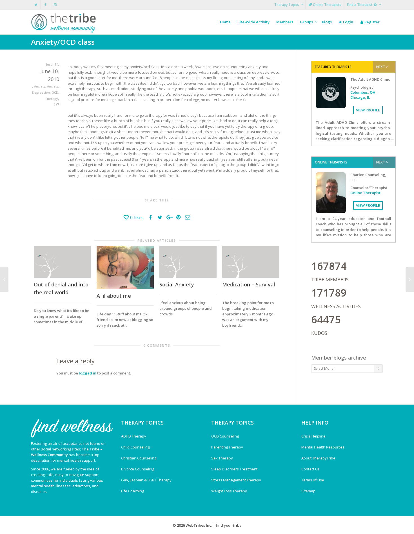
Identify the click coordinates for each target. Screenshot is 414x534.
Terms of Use (312, 480)
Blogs (327, 21)
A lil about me (114, 295)
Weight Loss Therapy (229, 490)
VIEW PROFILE (368, 110)
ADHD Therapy (133, 436)
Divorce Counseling (137, 469)
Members (284, 21)
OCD (55, 92)
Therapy (51, 99)
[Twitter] (36, 4)
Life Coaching (132, 490)
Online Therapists (326, 4)
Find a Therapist (360, 4)
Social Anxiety (176, 284)
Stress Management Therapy (236, 480)
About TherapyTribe (318, 458)
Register (372, 21)
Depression (41, 92)
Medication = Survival (248, 284)
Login (347, 21)
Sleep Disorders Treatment (234, 469)
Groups (307, 21)
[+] (62, 262)
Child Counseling (135, 447)
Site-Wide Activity (253, 21)
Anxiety (39, 86)
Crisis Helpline (313, 436)
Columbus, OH (362, 92)
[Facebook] (45, 4)
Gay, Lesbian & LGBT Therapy (146, 480)
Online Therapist (365, 192)
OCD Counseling (225, 436)
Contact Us (310, 469)
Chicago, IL (360, 97)
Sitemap (308, 490)
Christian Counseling (138, 458)
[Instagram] (55, 4)
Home (225, 21)
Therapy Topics (287, 4)
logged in (87, 373)
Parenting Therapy (227, 447)
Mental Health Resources (322, 447)
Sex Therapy (222, 458)
